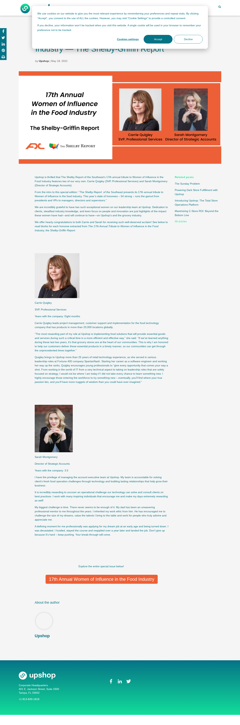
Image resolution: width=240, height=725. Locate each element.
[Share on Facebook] (3, 31)
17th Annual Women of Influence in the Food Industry (101, 579)
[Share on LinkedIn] (3, 44)
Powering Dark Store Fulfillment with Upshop (196, 192)
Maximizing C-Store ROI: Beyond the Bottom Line (196, 213)
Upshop (44, 60)
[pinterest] (3, 50)
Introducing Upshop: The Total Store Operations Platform (196, 202)
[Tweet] (3, 38)
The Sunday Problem (187, 183)
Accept (158, 39)
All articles (181, 221)
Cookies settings (128, 39)
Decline (188, 39)
